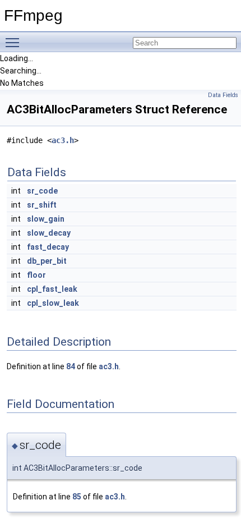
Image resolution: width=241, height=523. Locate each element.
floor (36, 274)
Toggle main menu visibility (14, 42)
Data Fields (223, 95)
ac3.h (63, 140)
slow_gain (45, 218)
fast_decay (48, 246)
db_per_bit (47, 260)
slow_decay (49, 232)
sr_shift (42, 204)
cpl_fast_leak (52, 289)
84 (70, 366)
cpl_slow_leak (53, 303)
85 (76, 496)
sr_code (42, 190)
